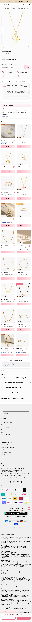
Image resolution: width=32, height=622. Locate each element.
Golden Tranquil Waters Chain (7, 326)
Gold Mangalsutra (6, 554)
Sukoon (17, 608)
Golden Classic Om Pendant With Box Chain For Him (23, 142)
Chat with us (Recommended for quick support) (15, 473)
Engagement (4, 595)
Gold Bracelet (25, 554)
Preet (12, 608)
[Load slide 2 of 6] (14, 48)
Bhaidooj (14, 603)
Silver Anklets (16, 561)
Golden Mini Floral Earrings (22, 351)
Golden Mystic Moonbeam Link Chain (7, 275)
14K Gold (18, 555)
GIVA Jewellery (17, 527)
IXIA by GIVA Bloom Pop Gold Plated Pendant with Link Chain (7, 221)
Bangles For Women (24, 579)
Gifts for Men (5, 570)
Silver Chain (13, 563)
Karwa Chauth (22, 601)
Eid (19, 603)
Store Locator (5, 427)
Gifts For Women (6, 576)
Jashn (21, 608)
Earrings (12, 537)
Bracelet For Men (25, 572)
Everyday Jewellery (10, 541)
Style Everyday (5, 607)
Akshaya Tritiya (5, 600)
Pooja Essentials (5, 590)
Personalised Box (14, 591)
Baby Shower (5, 596)
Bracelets (15, 538)
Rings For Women (6, 577)
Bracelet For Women (12, 579)
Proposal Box (5, 591)
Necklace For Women (21, 581)
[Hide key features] (1, 30)
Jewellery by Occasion (7, 594)
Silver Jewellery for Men (20, 564)
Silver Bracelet (5, 563)
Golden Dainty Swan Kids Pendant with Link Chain (23, 194)
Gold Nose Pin (16, 554)
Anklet (3, 537)
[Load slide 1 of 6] (13, 48)
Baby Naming (13, 596)
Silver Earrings (9, 564)
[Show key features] (2, 30)
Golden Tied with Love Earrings (23, 326)
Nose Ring (22, 540)
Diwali (29, 601)
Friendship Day (13, 601)
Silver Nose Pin (15, 565)
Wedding (17, 595)
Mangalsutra (19, 537)
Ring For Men (5, 572)
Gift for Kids (5, 585)
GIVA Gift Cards (5, 434)
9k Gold (12, 555)
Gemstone (10, 542)
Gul (25, 608)
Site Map (3, 454)
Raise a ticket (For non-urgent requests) (13, 477)
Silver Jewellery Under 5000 (15, 566)
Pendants (21, 538)
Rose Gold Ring (15, 578)
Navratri (23, 603)
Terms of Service (6, 452)
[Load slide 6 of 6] (18, 48)
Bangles (9, 538)
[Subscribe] (27, 413)
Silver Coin (24, 561)
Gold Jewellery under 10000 (9, 556)
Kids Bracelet (22, 586)
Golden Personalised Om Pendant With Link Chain (23, 168)
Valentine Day (15, 600)
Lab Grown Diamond (16, 546)
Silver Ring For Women (18, 577)
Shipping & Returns (6, 442)
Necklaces (4, 540)
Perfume (21, 590)
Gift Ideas (4, 589)
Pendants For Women (8, 581)
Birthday (11, 595)
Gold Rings (8, 553)
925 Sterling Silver (6, 561)
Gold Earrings (16, 553)
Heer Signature (5, 608)
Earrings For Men (14, 572)
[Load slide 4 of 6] (16, 48)
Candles (27, 590)
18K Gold (24, 555)
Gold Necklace (5, 555)
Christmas (7, 604)
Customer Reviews (6, 422)
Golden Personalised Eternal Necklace (7, 301)
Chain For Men (5, 573)
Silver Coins (14, 590)
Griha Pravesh (22, 596)
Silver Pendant (22, 563)
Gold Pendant (24, 553)
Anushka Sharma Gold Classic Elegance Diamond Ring (23, 221)
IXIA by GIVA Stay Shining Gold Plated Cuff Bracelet (7, 351)
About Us (4, 429)
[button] (23, 4)
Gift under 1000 (24, 591)
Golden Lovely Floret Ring (7, 195)
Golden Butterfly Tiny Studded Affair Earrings (23, 248)
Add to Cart (23, 171)
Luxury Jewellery (22, 557)
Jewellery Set (21, 541)
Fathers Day (4, 601)
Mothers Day (23, 600)
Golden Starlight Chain (6, 247)
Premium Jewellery (11, 557)
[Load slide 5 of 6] (17, 48)
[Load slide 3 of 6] (15, 48)
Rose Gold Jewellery (13, 547)
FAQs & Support (5, 449)
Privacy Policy (5, 444)
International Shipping (7, 447)
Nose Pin (15, 540)
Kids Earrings (14, 586)
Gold (2, 553)
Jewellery (4, 545)
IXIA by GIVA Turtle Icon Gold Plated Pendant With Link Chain (7, 143)
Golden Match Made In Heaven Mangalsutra (23, 301)
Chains (10, 540)
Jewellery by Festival (7, 599)
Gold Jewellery (5, 546)
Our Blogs (4, 424)
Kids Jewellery (5, 586)
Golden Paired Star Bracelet (23, 274)
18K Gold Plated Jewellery (8, 8)
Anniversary (24, 595)
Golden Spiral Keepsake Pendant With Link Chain (7, 168)
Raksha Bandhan (6, 603)
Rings (7, 537)
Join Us (3, 432)
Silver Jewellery (5, 560)
